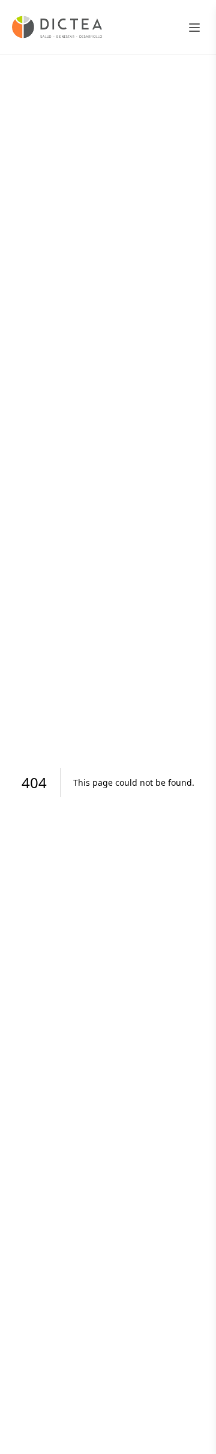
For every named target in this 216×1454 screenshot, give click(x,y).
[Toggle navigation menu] (194, 28)
